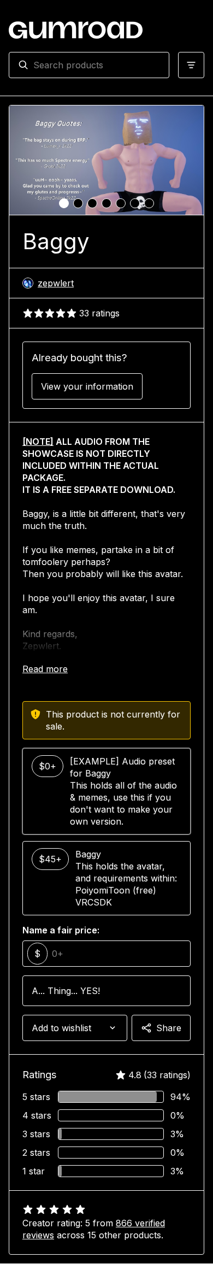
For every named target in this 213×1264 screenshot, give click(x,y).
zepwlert (56, 283)
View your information (87, 386)
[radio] (106, 791)
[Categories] (191, 65)
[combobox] (97, 65)
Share (168, 1027)
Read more (45, 668)
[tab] (64, 203)
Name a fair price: (60, 930)
